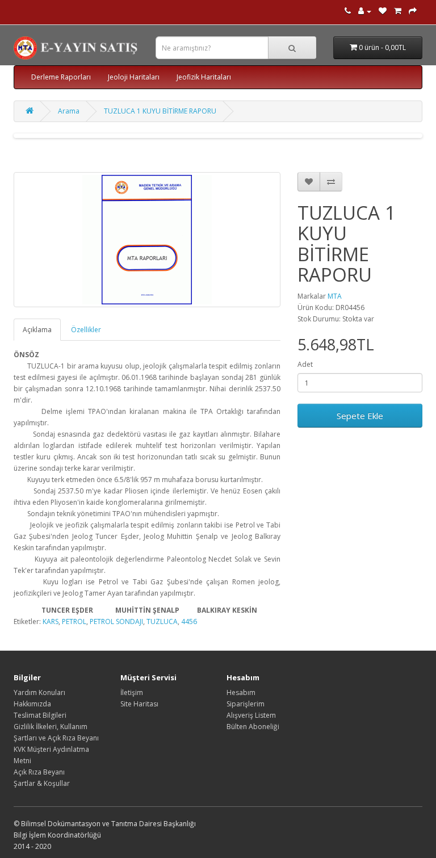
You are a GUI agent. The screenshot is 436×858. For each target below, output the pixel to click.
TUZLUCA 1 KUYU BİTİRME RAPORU (160, 111)
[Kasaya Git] (413, 11)
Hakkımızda (32, 704)
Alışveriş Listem (251, 715)
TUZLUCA (162, 621)
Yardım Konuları (39, 692)
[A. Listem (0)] (383, 11)
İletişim (131, 692)
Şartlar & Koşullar (42, 783)
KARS (50, 621)
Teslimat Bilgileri (40, 715)
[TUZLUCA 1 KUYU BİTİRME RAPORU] (147, 239)
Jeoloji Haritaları (134, 77)
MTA (335, 296)
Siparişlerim (246, 704)
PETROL (74, 621)
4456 (189, 621)
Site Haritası (139, 704)
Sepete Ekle (360, 415)
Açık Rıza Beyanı (39, 772)
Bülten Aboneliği (253, 726)
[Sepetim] (397, 11)
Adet (305, 364)
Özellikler (86, 329)
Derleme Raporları (61, 77)
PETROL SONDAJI (116, 621)
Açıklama (37, 329)
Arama (68, 111)
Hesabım (241, 692)
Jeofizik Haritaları (204, 77)
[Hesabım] (364, 11)
